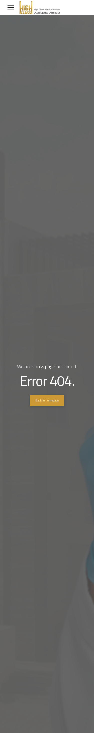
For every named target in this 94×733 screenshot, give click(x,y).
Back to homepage (47, 400)
